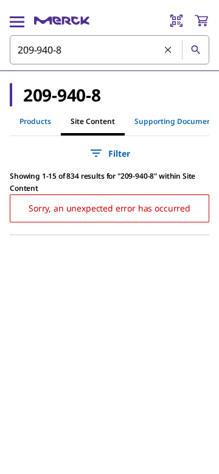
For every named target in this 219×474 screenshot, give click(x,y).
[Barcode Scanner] (176, 20)
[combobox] (109, 49)
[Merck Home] (61, 20)
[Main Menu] (17, 20)
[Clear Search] (168, 50)
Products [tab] (35, 121)
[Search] (195, 50)
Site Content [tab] (93, 121)
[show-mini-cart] (201, 21)
